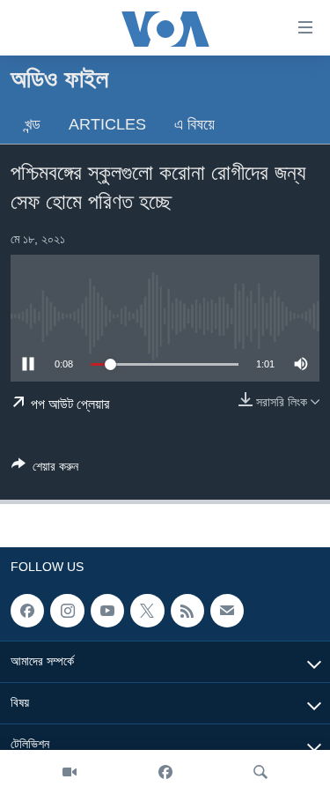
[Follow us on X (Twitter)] (147, 610)
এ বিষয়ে (194, 124)
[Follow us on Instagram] (67, 610)
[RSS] (187, 610)
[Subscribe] (227, 610)
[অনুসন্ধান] (260, 772)
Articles (107, 124)
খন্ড (32, 124)
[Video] (69, 772)
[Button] (44, 469)
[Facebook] (165, 772)
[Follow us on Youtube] (107, 610)
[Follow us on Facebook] (27, 610)
